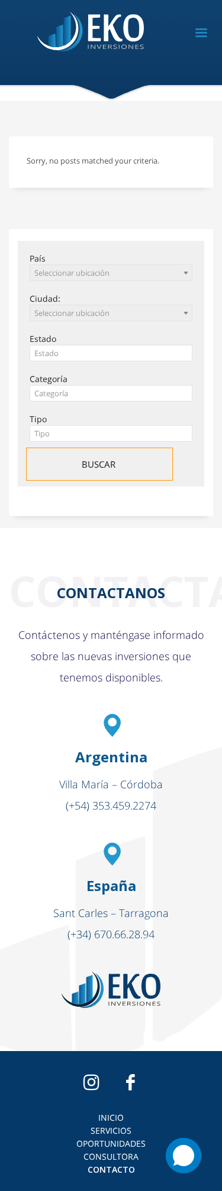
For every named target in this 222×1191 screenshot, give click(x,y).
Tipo (38, 419)
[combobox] (111, 273)
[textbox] (111, 353)
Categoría (48, 378)
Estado (43, 338)
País (38, 258)
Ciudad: (45, 298)
